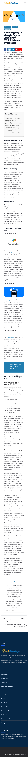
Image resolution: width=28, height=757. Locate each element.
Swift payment (10, 122)
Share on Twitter (9, 49)
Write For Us (4, 678)
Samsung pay (10, 337)
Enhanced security (11, 120)
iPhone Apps (14, 26)
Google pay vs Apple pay (14, 132)
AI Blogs (3, 723)
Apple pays (7, 300)
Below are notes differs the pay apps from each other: (13, 126)
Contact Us (4, 682)
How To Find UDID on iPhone (15, 366)
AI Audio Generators (6, 702)
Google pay (14, 253)
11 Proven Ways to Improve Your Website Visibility (14, 620)
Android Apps (7, 26)
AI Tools (3, 698)
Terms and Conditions (7, 686)
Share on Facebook (6, 49)
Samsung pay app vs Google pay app (14, 129)
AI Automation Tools (6, 718)
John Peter (17, 46)
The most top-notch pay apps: (14, 123)
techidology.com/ (10, 610)
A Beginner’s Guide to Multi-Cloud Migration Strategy (15, 625)
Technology (7, 29)
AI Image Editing (5, 706)
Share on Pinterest (16, 49)
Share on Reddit (20, 49)
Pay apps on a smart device (13, 118)
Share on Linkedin (13, 49)
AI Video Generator (6, 714)
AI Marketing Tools (6, 710)
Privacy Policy (4, 674)
